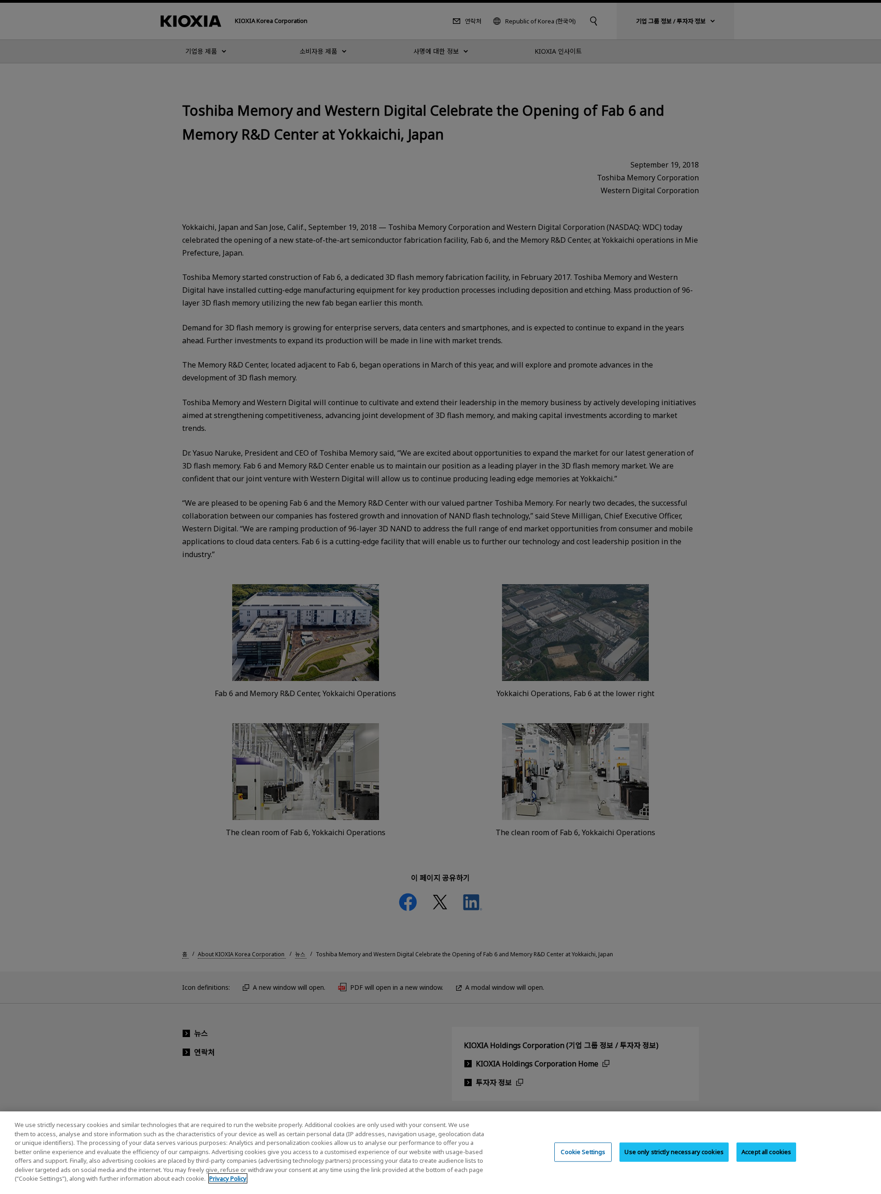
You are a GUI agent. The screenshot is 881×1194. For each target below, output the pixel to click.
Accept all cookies (766, 1152)
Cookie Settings (583, 1152)
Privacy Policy (227, 1178)
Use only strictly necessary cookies (674, 1152)
